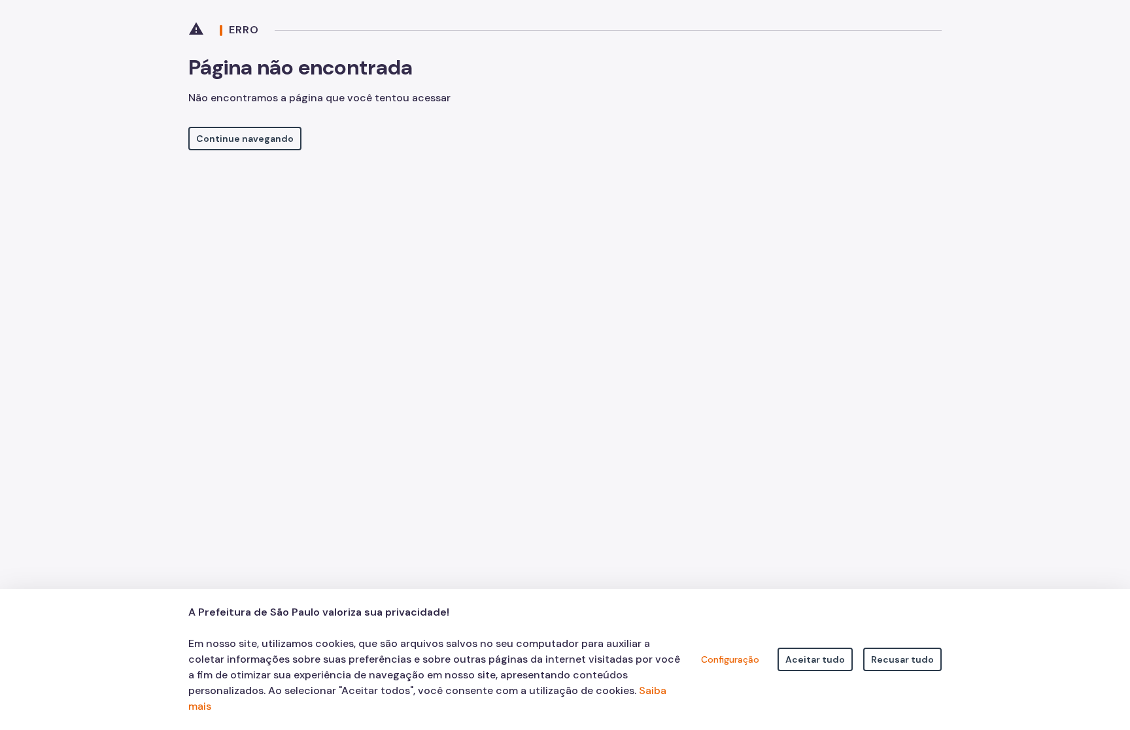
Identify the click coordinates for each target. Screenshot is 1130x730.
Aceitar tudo (815, 659)
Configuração (730, 659)
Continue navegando (245, 138)
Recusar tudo (902, 659)
